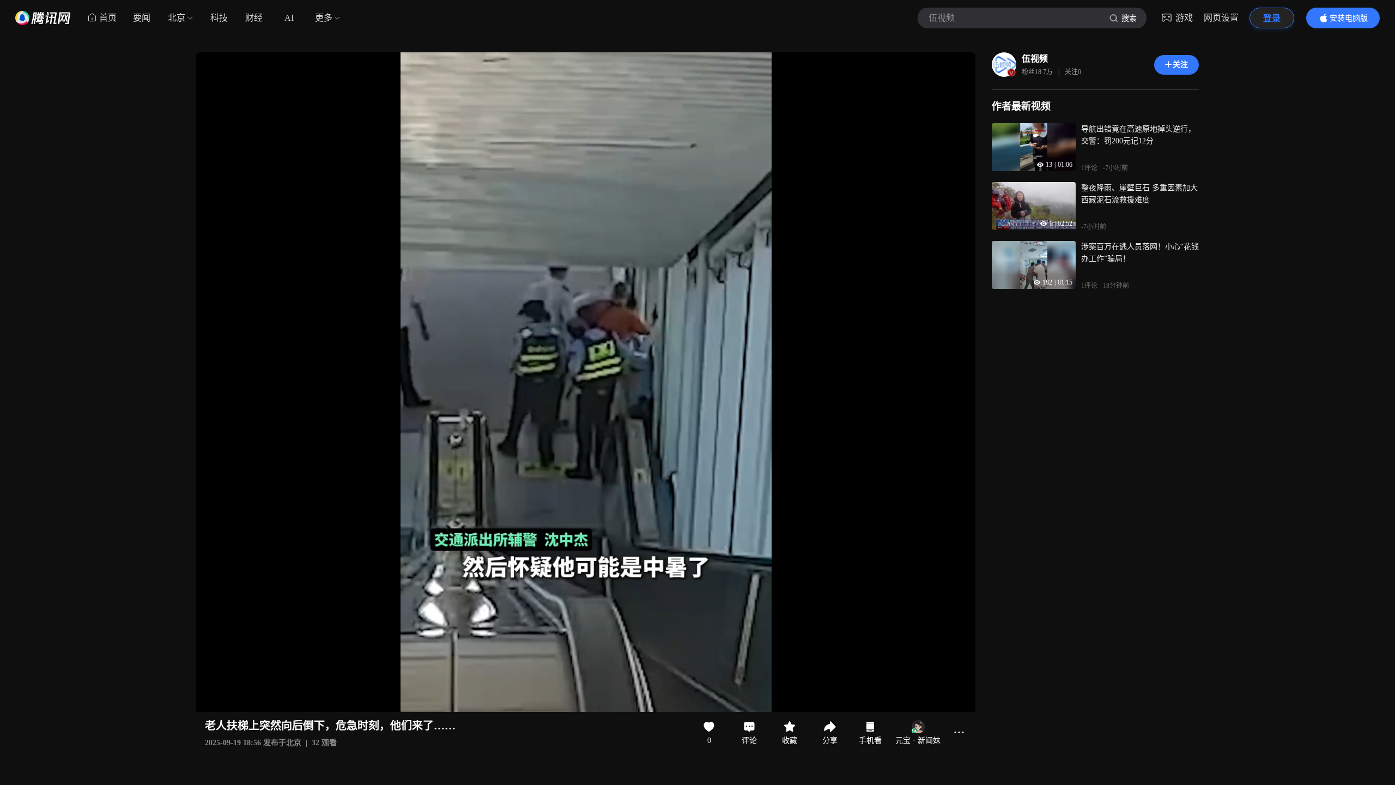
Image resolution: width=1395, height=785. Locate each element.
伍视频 (1035, 58)
